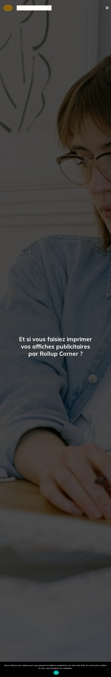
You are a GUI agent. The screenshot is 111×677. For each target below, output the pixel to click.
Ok (56, 673)
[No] (107, 669)
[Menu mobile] (107, 7)
